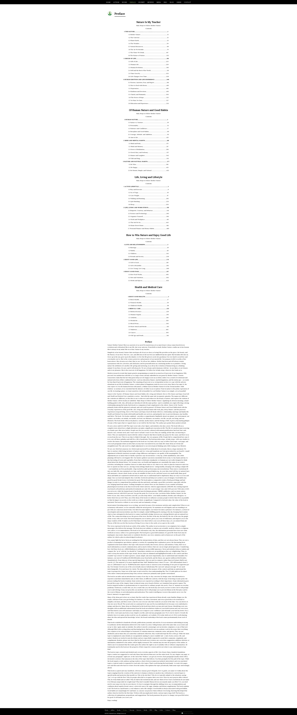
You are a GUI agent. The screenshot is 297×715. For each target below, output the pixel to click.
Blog (156, 710)
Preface (125, 710)
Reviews (139, 710)
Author (113, 710)
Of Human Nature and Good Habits (148, 110)
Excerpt (132, 710)
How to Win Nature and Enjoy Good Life (148, 235)
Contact (167, 710)
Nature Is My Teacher (148, 22)
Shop (173, 710)
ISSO (150, 710)
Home (106, 710)
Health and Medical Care (148, 287)
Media (145, 710)
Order (161, 710)
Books (119, 710)
